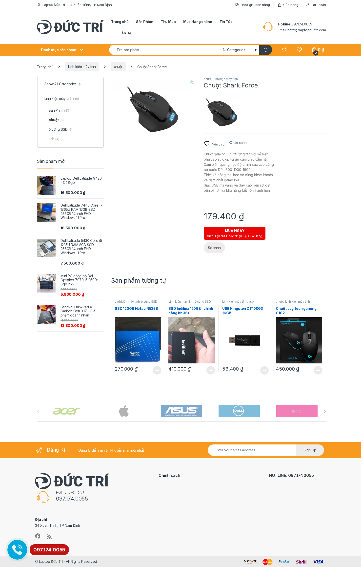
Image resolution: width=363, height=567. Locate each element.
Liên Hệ (125, 33)
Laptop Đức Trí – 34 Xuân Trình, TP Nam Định (77, 5)
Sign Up (309, 450)
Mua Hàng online (197, 22)
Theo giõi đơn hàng (255, 5)
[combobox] (164, 50)
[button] (192, 82)
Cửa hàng (290, 5)
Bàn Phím (59, 110)
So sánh (240, 143)
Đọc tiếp (157, 370)
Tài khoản (318, 5)
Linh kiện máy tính (82, 66)
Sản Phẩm (144, 22)
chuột (118, 66)
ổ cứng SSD (149, 301)
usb (251, 301)
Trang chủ (120, 22)
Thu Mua (168, 22)
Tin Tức (226, 22)
